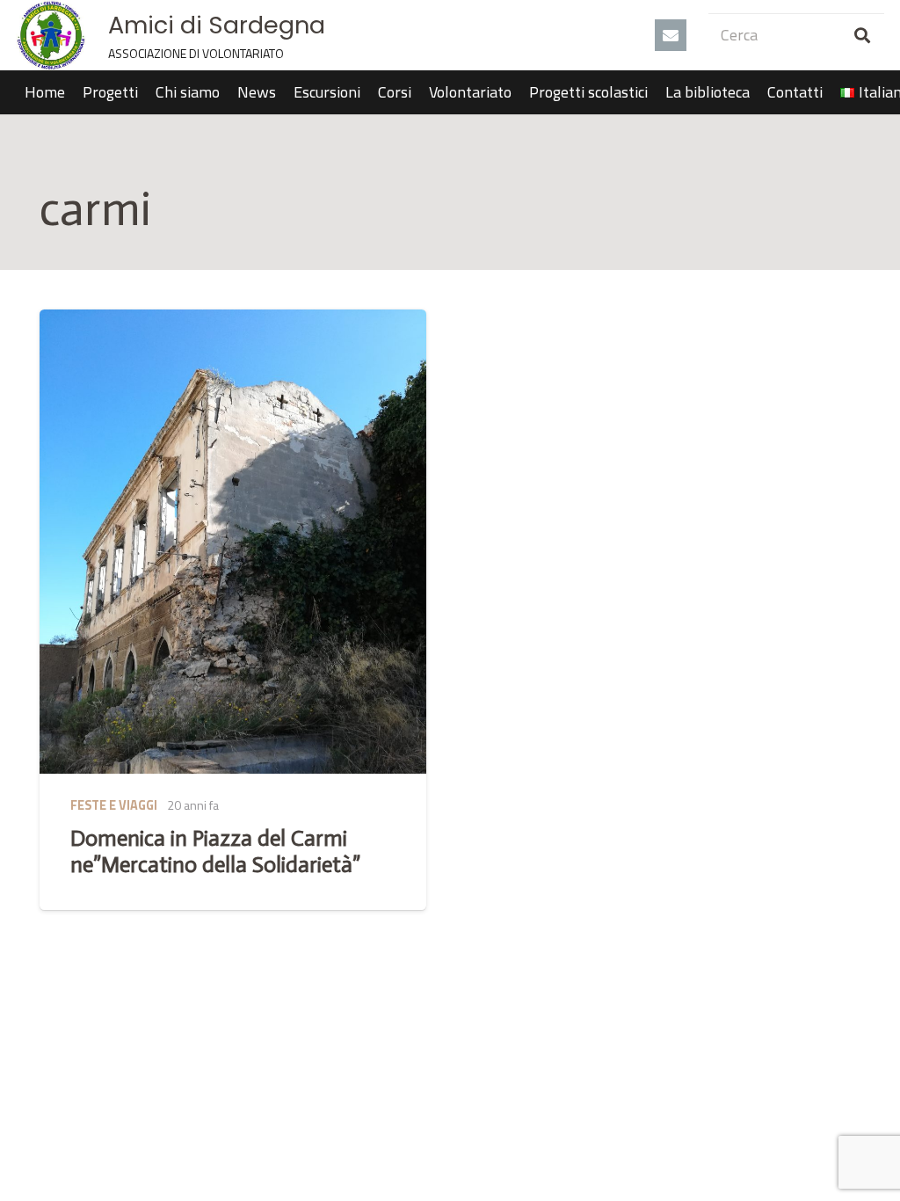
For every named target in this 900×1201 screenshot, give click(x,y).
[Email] (670, 35)
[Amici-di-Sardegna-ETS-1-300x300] (51, 35)
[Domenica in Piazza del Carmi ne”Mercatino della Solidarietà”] (233, 541)
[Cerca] (862, 35)
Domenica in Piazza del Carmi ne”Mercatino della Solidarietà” (215, 851)
